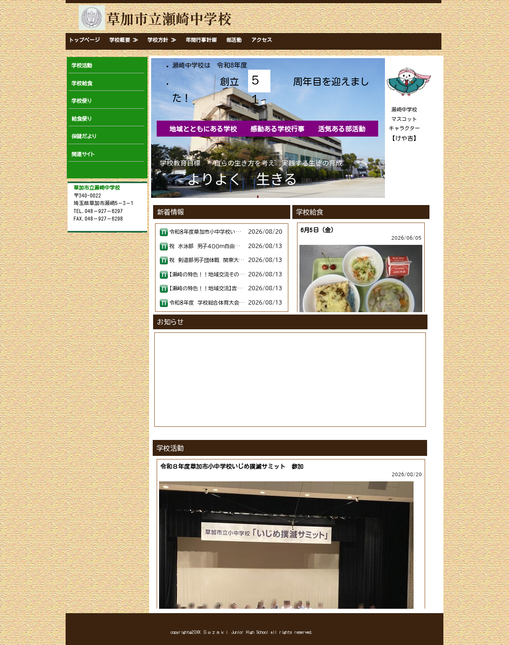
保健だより (84, 136)
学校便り (81, 101)
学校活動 (82, 65)
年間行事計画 (201, 40)
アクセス (261, 40)
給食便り (81, 118)
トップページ (84, 40)
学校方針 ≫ (162, 40)
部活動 (234, 40)
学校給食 (82, 83)
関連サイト (83, 154)
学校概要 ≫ (123, 40)
